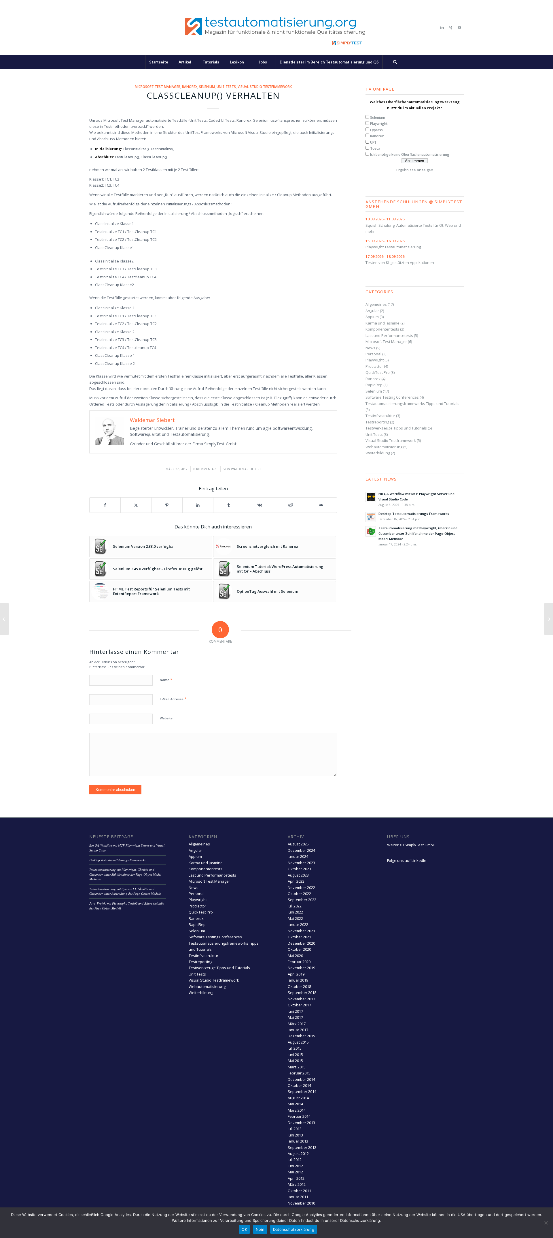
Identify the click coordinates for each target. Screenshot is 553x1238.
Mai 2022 (295, 918)
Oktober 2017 (299, 1005)
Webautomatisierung (383, 446)
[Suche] (395, 62)
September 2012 (302, 1147)
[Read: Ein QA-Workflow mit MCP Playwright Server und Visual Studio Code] (370, 497)
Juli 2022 (295, 906)
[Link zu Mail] (459, 27)
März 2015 (297, 1067)
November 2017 (301, 998)
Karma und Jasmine (382, 323)
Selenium (207, 86)
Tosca (375, 148)
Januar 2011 (298, 1196)
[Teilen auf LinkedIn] (198, 505)
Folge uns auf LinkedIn (406, 860)
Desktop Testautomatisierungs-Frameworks (413, 513)
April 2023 (296, 881)
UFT (373, 142)
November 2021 (301, 930)
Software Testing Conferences (392, 397)
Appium (372, 316)
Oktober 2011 (299, 1190)
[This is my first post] (4, 619)
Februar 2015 (299, 1073)
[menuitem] (158, 62)
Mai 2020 (295, 955)
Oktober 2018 (299, 986)
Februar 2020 (299, 961)
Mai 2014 (295, 1103)
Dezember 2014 (301, 1079)
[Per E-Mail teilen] (321, 505)
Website (166, 718)
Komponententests (382, 329)
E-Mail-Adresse (173, 698)
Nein (260, 1229)
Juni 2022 (295, 912)
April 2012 (296, 1178)
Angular (372, 310)
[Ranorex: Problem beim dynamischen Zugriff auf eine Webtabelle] (548, 619)
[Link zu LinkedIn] (442, 27)
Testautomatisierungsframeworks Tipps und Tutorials (412, 403)
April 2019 (296, 974)
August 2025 (298, 844)
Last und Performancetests (389, 335)
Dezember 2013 (301, 1122)
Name (166, 679)
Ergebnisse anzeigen (414, 169)
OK (244, 1229)
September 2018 (302, 992)
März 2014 (297, 1110)
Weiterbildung (377, 452)
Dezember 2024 (301, 850)
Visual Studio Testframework (265, 86)
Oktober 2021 (299, 936)
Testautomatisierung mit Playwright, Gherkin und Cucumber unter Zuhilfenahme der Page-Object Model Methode (417, 533)
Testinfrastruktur (380, 415)
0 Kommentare (205, 469)
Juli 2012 (295, 1159)
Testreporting (377, 422)
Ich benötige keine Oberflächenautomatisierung (409, 154)
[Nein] (546, 1223)
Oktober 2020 (299, 949)
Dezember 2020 (301, 943)
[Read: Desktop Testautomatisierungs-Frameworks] (370, 517)
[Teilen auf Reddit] (290, 505)
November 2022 (301, 887)
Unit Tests (226, 86)
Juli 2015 (295, 1048)
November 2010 (301, 1203)
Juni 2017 (295, 1011)
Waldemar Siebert (246, 469)
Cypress (376, 129)
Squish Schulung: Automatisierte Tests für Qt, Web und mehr (413, 225)
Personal (373, 354)
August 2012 (298, 1153)
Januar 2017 (298, 1029)
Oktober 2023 (299, 868)
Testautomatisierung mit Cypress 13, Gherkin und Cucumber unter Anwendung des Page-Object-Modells (125, 891)
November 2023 (301, 862)
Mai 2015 (295, 1060)
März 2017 (297, 1023)
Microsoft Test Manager (157, 86)
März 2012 (297, 1184)
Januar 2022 (298, 924)
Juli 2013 (295, 1128)
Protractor (374, 366)
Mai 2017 (295, 1017)
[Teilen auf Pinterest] (167, 505)
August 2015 (298, 1042)
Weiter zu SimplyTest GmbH (411, 844)
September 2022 (302, 899)
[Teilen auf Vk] (259, 505)
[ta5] (276, 27)
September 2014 (302, 1091)
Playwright (379, 123)
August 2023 (298, 875)
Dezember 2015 (301, 1035)
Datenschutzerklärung (293, 1229)
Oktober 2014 (299, 1085)
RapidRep (373, 384)
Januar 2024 (298, 856)
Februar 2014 (299, 1116)
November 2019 (301, 967)
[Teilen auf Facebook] (105, 505)
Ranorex (189, 86)
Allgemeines (376, 304)
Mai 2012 (295, 1172)
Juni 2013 (295, 1135)
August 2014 (298, 1097)
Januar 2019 (298, 980)
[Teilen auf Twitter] (136, 505)
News (370, 347)
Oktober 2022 (299, 893)
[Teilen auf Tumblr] (228, 505)
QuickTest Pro (377, 372)
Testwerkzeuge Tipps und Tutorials (396, 428)
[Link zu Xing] (450, 27)
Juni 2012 (295, 1165)
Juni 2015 (295, 1054)
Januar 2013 (298, 1141)
